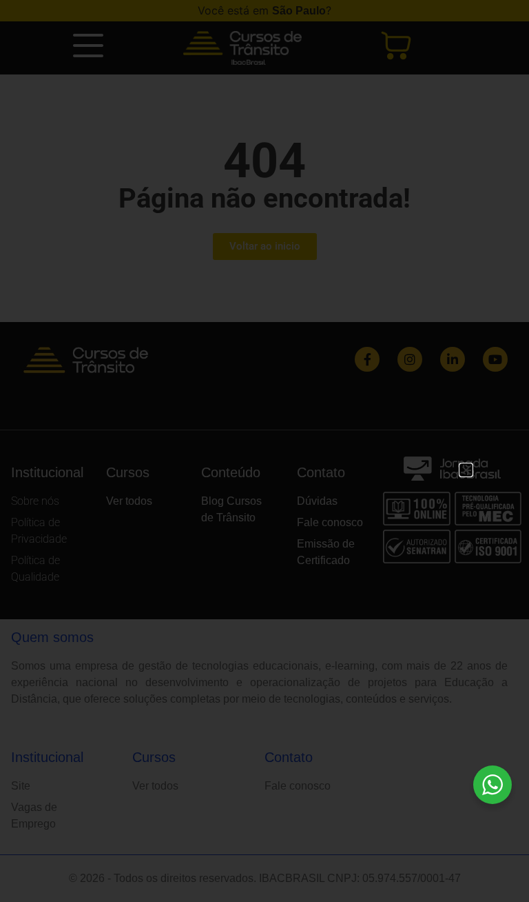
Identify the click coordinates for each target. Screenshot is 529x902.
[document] (264, 451)
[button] (466, 470)
